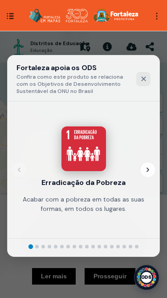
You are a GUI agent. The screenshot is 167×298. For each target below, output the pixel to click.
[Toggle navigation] (157, 15)
